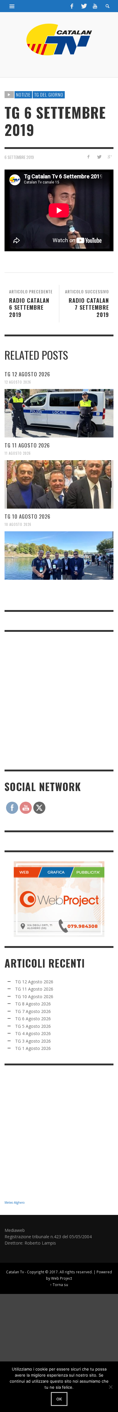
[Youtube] (95, 6)
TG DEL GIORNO (48, 94)
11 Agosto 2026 (18, 453)
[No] (110, 1387)
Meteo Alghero (15, 1202)
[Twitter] (83, 6)
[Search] (12, 6)
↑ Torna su (59, 1284)
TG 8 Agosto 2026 (33, 1004)
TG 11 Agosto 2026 (27, 445)
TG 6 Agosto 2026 (33, 1018)
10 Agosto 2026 (18, 524)
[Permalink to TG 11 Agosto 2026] (59, 484)
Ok (59, 1399)
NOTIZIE (23, 94)
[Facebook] (72, 6)
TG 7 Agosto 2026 (33, 1011)
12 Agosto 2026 (18, 382)
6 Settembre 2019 (19, 157)
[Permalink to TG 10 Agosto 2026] (59, 555)
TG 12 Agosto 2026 (27, 374)
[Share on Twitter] (99, 156)
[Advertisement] (59, 700)
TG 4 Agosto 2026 (33, 1033)
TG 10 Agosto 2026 (28, 516)
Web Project (61, 1278)
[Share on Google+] (109, 156)
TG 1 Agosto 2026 (33, 1048)
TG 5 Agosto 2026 (33, 1026)
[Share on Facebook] (88, 156)
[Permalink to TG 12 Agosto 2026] (59, 413)
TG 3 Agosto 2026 (33, 1041)
